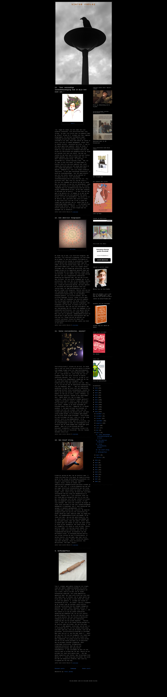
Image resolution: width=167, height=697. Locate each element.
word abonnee (102, 260)
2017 (96, 409)
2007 (96, 479)
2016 (96, 411)
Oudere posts (86, 668)
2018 (96, 407)
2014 (96, 462)
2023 (96, 395)
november (99, 416)
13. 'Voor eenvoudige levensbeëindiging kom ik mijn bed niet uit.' (70, 90)
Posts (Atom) (69, 671)
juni (98, 428)
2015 (96, 460)
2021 (96, 400)
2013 (96, 465)
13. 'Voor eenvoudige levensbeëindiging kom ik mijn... (104, 436)
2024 (96, 392)
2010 (96, 472)
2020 (96, 402)
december (99, 413)
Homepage (73, 668)
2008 (96, 476)
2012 (96, 467)
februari (99, 457)
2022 (96, 397)
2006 (96, 481)
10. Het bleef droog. (64, 440)
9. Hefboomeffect (62, 551)
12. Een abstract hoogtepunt (68, 218)
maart (98, 455)
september (99, 420)
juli (98, 425)
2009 (96, 474)
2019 (96, 404)
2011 (96, 469)
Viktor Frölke (84, 4)
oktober (99, 418)
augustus (99, 423)
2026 (96, 388)
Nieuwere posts (60, 668)
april (98, 432)
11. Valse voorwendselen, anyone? (70, 331)
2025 (96, 390)
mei (97, 430)
